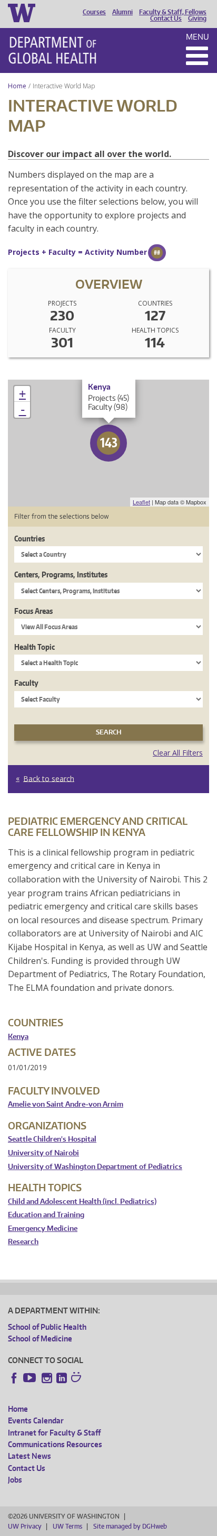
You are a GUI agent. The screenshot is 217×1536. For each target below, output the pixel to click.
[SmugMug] (77, 1378)
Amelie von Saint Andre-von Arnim (65, 1104)
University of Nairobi (43, 1153)
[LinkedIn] (61, 1378)
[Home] (52, 50)
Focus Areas (33, 610)
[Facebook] (14, 1378)
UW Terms (67, 1526)
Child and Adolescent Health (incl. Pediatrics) (82, 1202)
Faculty (26, 682)
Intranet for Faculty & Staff (54, 1432)
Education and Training (46, 1215)
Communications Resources (55, 1444)
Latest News (29, 1455)
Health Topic (34, 646)
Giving (197, 18)
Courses (94, 12)
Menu (197, 36)
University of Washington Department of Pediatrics (95, 1167)
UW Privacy (25, 1526)
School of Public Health (47, 1326)
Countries (29, 538)
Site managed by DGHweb (130, 1526)
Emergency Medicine (42, 1229)
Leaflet (141, 502)
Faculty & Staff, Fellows (172, 12)
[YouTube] (30, 1378)
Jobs (15, 1479)
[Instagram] (47, 1378)
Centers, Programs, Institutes (60, 574)
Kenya (18, 1037)
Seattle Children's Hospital (52, 1139)
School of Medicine (40, 1338)
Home (17, 85)
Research (23, 1242)
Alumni (122, 12)
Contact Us (166, 18)
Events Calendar (36, 1420)
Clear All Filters (178, 753)
